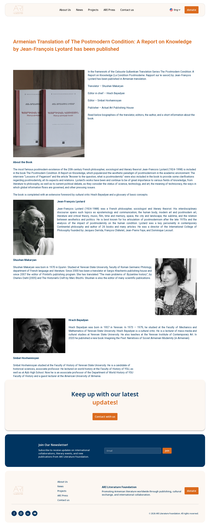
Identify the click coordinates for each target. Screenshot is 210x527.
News (79, 10)
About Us (65, 10)
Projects (93, 10)
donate (191, 10)
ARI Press (109, 10)
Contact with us (105, 416)
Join (167, 450)
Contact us (127, 10)
